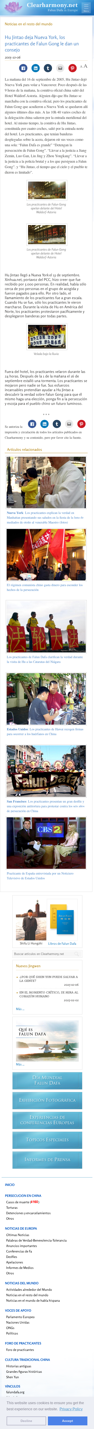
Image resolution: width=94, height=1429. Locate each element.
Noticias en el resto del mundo (28, 24)
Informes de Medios (20, 1268)
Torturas (12, 1207)
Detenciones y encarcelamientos (28, 1213)
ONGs (10, 1328)
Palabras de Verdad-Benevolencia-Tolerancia (36, 1240)
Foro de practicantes (20, 1350)
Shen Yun (12, 1377)
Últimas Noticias (17, 1235)
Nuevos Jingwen (28, 966)
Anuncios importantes (21, 1246)
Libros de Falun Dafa (62, 943)
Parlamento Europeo (20, 1317)
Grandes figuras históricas (24, 1371)
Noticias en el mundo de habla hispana (33, 1300)
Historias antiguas (18, 1366)
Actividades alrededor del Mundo (29, 1289)
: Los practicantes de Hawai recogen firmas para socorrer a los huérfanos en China (45, 731)
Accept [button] (67, 1421)
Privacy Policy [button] (71, 1409)
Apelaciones (14, 1262)
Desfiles (11, 1257)
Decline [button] (26, 1421)
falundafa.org (15, 1392)
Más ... (20, 1009)
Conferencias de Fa (19, 1251)
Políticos (12, 1333)
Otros (10, 1218)
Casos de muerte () (22, 1202)
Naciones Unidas (17, 1322)
